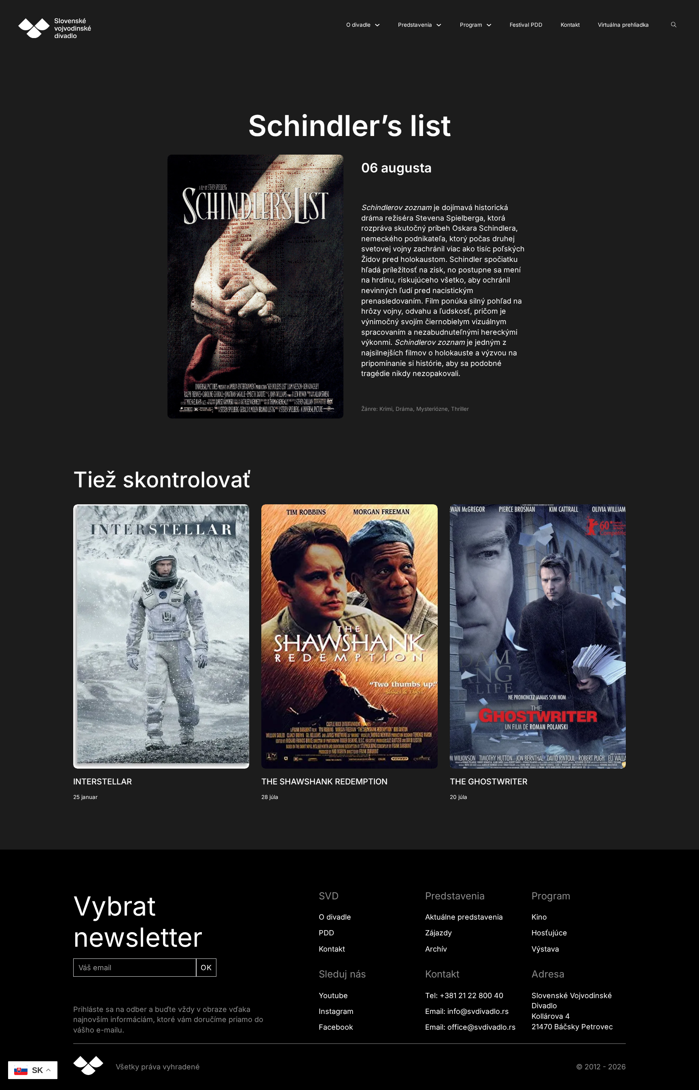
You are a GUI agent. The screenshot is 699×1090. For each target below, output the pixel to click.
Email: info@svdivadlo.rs (467, 1011)
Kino (539, 917)
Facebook (336, 1027)
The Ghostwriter (488, 781)
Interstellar (102, 781)
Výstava (545, 949)
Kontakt (570, 24)
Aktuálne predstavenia (464, 917)
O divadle (358, 24)
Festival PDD (526, 24)
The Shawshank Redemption (324, 781)
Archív (436, 949)
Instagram (336, 1011)
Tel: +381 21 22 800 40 (464, 995)
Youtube (333, 995)
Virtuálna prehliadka (623, 24)
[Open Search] (674, 25)
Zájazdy (438, 933)
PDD (326, 933)
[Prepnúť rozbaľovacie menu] (377, 25)
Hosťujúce (549, 933)
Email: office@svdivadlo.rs (470, 1027)
